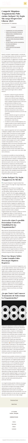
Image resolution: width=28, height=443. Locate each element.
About (14, 426)
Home (14, 422)
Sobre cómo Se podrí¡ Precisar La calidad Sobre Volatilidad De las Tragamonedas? (14, 33)
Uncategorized (5, 23)
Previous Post (14, 400)
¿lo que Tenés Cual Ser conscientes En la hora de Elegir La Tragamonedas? (15, 44)
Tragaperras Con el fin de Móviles (14, 30)
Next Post (14, 404)
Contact (14, 429)
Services (14, 424)
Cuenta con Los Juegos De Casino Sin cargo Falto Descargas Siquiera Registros (14, 39)
